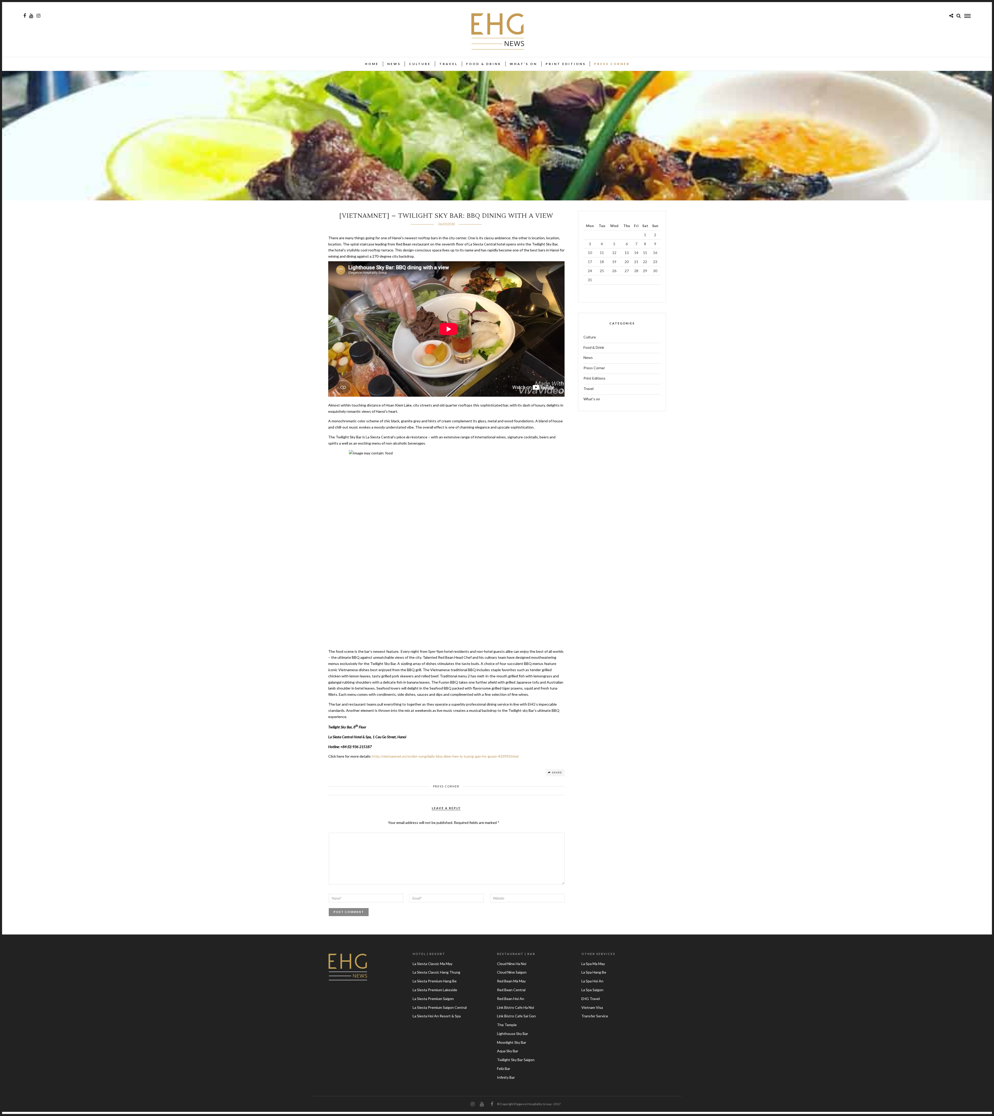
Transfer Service (594, 1016)
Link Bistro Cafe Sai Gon (516, 1016)
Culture (420, 64)
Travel (448, 64)
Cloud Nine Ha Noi (511, 963)
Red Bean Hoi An (510, 998)
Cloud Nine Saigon (512, 972)
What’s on (523, 64)
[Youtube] (31, 15)
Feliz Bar (503, 1068)
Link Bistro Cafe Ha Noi (515, 1007)
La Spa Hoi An (592, 981)
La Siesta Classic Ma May (432, 963)
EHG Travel (590, 998)
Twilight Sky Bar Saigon (516, 1059)
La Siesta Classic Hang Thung (436, 972)
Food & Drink (483, 64)
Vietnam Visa (592, 1007)
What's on (591, 399)
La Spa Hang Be (593, 972)
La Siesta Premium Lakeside (435, 990)
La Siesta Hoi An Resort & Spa (437, 1016)
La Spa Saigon (592, 990)
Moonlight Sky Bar (511, 1042)
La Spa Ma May (593, 963)
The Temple (507, 1025)
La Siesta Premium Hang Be (435, 981)
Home (372, 64)
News (394, 64)
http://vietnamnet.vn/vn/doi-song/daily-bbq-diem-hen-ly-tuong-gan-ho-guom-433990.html (445, 756)
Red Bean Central (511, 990)
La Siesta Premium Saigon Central (440, 1007)
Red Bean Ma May (511, 981)
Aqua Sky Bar (507, 1051)
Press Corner (612, 64)
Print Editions (566, 64)
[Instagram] (38, 15)
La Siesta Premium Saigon (433, 998)
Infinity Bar (506, 1077)
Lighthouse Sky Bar (512, 1033)
